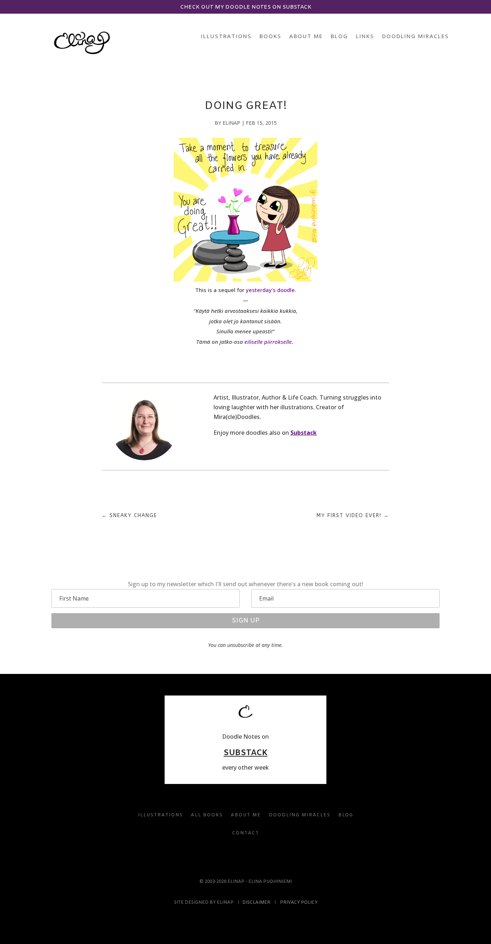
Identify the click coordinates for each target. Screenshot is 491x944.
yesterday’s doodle (270, 289)
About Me (306, 36)
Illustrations (226, 36)
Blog (339, 36)
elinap (231, 122)
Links (365, 36)
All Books (207, 815)
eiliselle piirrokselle (268, 341)
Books (270, 36)
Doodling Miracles (415, 36)
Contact (245, 833)
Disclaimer (256, 903)
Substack (303, 433)
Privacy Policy (298, 903)
